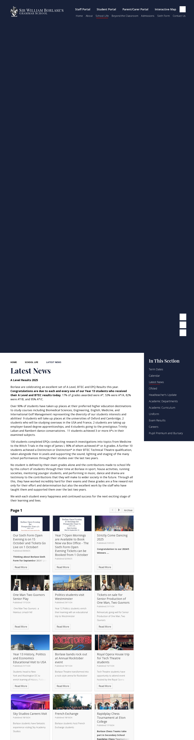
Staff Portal (82, 9)
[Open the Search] (183, 9)
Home (13, 362)
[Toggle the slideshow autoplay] (183, 332)
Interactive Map (165, 9)
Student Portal (106, 9)
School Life (31, 362)
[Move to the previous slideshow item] (183, 317)
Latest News (53, 362)
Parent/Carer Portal (135, 9)
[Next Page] (119, 510)
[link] (113, 510)
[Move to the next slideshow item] (183, 325)
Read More (21, 567)
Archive (128, 510)
